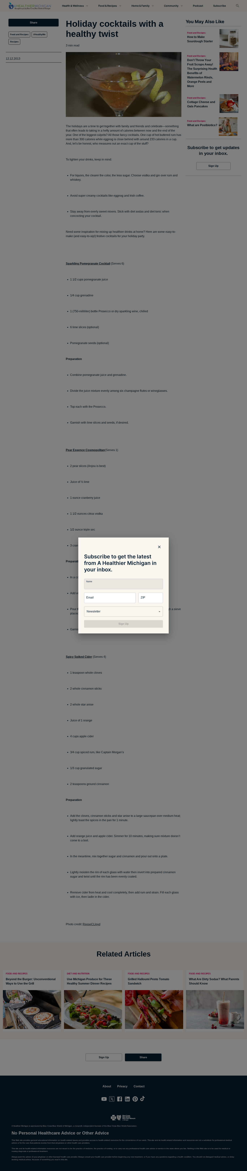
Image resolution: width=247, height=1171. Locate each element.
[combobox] (123, 611)
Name (89, 581)
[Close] (159, 546)
